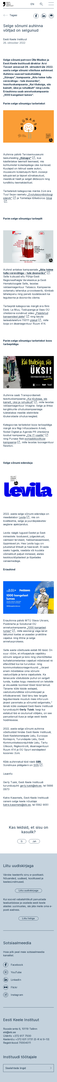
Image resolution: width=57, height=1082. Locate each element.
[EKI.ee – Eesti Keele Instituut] (8, 4)
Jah (34, 841)
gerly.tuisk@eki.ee (30, 785)
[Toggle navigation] (51, 4)
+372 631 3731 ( (25, 1039)
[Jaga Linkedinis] (43, 15)
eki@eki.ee (9, 1032)
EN (32, 4)
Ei (22, 841)
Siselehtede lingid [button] (15, 1068)
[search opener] (38, 4)
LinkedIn (16, 979)
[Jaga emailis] (51, 15)
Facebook (17, 964)
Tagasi (13, 15)
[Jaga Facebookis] (36, 15)
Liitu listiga (28, 918)
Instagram (17, 994)
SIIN (38, 761)
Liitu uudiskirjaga (28, 890)
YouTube (16, 972)
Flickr (14, 987)
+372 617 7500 (22, 1035)
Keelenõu (9, 1039)
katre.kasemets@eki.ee (17, 804)
